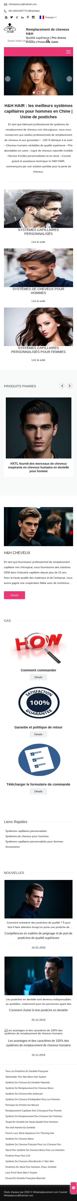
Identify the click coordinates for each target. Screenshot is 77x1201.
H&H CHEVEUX (17, 553)
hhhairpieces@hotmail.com (23, 4)
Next (69, 79)
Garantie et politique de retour (38, 727)
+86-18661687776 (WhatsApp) (24, 11)
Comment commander (38, 670)
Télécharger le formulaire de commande (38, 784)
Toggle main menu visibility (68, 51)
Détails (14, 595)
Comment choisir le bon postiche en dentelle (38, 1010)
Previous (7, 79)
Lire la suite (38, 241)
